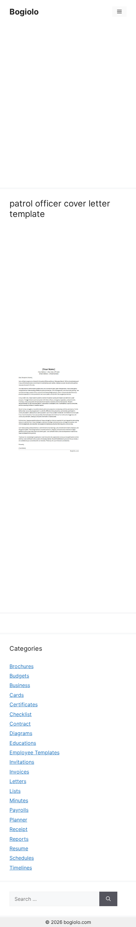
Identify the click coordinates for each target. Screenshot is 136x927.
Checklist (20, 714)
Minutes (18, 800)
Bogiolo (24, 11)
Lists (15, 791)
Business (19, 685)
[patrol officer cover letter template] (48, 454)
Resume (18, 848)
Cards (16, 695)
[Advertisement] (68, 106)
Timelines (20, 867)
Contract (20, 724)
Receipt (18, 829)
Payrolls (18, 810)
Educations (22, 743)
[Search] (108, 899)
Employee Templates (34, 752)
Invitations (21, 762)
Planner (18, 819)
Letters (17, 781)
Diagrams (20, 733)
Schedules (21, 858)
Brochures (21, 666)
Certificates (23, 704)
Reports (18, 839)
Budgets (19, 676)
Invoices (19, 772)
